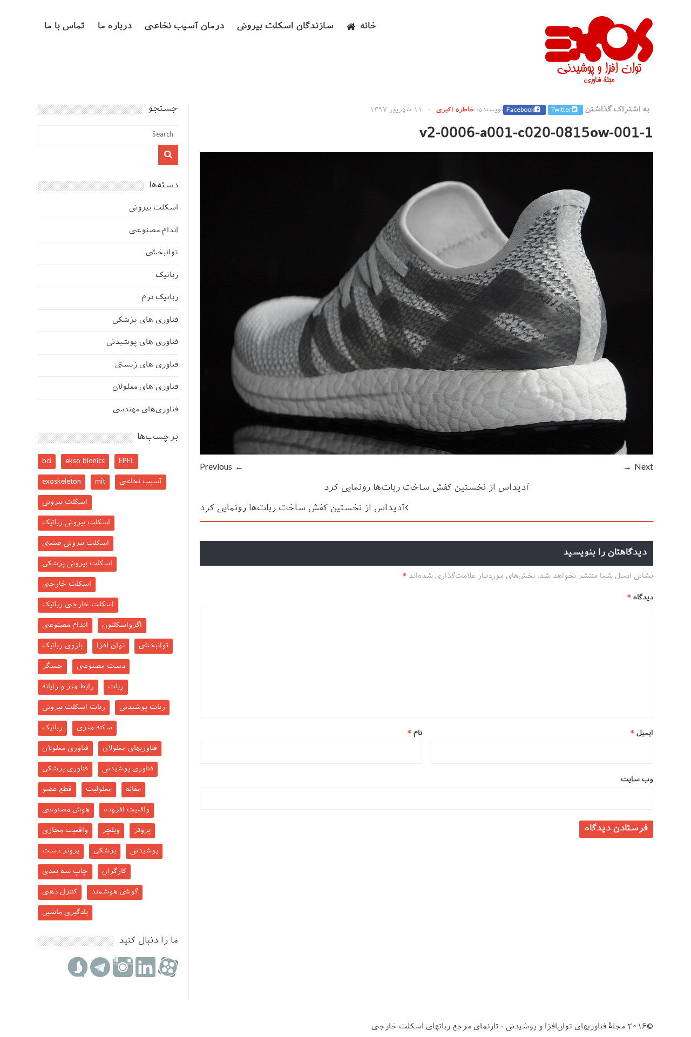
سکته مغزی (94, 728)
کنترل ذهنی (59, 892)
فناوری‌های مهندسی (145, 410)
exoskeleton (61, 481)
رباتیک (166, 275)
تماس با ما (64, 26)
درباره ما (115, 26)
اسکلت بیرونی (153, 208)
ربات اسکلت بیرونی (73, 707)
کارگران (114, 871)
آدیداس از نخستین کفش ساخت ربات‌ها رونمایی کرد (426, 488)
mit (100, 481)
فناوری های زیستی (146, 365)
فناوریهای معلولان (130, 748)
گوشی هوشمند (114, 892)
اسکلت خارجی (66, 584)
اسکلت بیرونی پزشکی (77, 563)
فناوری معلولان (65, 748)
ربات (116, 687)
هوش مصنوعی (66, 810)
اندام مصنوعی (153, 231)
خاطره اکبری (455, 110)
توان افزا (111, 645)
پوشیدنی (144, 851)
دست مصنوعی (101, 666)
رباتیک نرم (159, 298)
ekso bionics (85, 461)
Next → (638, 467)
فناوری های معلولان (145, 387)
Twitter (561, 110)
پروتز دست (60, 851)
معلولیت (99, 789)
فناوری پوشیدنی (127, 769)
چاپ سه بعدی (65, 871)
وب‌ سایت (637, 779)
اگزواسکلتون (122, 625)
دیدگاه (640, 597)
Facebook (520, 110)
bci (46, 461)
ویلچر (111, 830)
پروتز (142, 830)
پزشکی (104, 851)
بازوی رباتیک (62, 645)
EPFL (126, 461)
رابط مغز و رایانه (68, 687)
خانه (368, 26)
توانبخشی (162, 253)
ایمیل (642, 733)
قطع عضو (57, 789)
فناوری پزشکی (65, 769)
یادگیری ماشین (65, 912)
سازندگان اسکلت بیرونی (285, 26)
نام (415, 733)
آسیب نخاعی (140, 481)
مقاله (133, 789)
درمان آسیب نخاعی (184, 26)
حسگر (52, 666)
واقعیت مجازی (65, 830)
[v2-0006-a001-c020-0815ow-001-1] (426, 452)
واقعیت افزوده (127, 810)
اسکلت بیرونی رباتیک (76, 522)
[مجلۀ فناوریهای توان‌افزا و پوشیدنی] (599, 80)
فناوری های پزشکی (145, 320)
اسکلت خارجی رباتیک (78, 604)
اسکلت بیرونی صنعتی (75, 543)
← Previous (221, 467)
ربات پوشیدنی (142, 707)
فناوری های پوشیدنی (142, 342)
